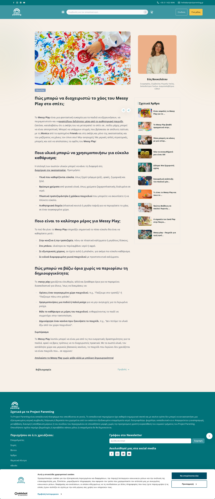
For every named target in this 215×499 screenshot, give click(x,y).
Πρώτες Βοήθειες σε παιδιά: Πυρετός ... (162, 207)
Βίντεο (13, 450)
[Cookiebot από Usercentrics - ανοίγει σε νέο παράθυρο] (21, 494)
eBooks (13, 465)
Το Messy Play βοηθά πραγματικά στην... (162, 126)
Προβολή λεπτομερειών (48, 494)
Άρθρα (13, 455)
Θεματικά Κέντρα (18, 460)
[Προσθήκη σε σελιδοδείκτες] (124, 110)
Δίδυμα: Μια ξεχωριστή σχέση (163, 166)
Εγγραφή (198, 440)
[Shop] (152, 12)
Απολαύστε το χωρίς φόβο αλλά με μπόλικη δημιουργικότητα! (74, 357)
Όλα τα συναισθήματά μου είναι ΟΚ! (163, 153)
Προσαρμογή (188, 484)
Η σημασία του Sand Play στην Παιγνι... (164, 220)
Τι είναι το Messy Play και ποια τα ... (164, 193)
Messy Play (40, 90)
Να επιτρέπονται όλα (189, 476)
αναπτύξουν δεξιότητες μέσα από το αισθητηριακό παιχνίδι (91, 121)
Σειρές (13, 445)
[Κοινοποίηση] (129, 110)
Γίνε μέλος (195, 12)
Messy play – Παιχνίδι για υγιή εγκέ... (164, 233)
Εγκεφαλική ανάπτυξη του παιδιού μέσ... (163, 180)
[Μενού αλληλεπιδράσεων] (209, 436)
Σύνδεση (181, 12)
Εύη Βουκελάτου (157, 79)
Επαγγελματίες (17, 440)
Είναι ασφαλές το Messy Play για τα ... (164, 112)
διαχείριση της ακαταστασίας (50, 170)
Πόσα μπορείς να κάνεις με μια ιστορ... (164, 139)
